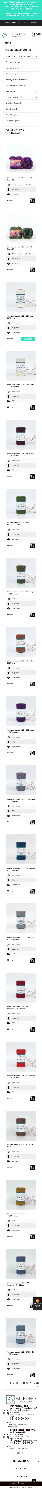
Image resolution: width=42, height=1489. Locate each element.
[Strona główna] (13, 35)
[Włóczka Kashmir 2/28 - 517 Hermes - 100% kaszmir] (21, 1056)
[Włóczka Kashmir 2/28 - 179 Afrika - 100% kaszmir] (21, 642)
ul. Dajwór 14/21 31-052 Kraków (17, 1449)
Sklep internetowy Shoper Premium (21, 1487)
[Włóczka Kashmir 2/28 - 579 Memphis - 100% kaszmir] (21, 503)
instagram (18, 1453)
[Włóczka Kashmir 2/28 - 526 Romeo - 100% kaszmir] (21, 849)
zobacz (29, 9)
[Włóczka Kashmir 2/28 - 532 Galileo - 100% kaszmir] (21, 918)
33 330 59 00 (30, 22)
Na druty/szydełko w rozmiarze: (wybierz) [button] (17, 82)
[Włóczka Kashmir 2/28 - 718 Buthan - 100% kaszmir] (21, 434)
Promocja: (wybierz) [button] (13, 121)
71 (30, 1383)
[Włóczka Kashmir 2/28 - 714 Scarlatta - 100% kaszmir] (21, 987)
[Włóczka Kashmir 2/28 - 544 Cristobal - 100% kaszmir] (21, 1264)
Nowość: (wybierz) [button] (12, 115)
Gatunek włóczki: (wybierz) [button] (15, 86)
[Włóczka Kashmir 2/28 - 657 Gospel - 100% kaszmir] (21, 780)
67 (17, 1383)
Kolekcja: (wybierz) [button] (12, 68)
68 (20, 1383)
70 (27, 1383)
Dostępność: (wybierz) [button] (14, 97)
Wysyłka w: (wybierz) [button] (13, 103)
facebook (22, 1453)
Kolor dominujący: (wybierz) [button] (15, 74)
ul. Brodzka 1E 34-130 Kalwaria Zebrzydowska (17, 1425)
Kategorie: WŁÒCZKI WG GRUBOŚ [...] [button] (19, 56)
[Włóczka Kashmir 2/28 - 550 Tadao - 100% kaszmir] (21, 1194)
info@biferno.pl (13, 22)
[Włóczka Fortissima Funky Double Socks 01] (21, 228)
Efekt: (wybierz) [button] (11, 91)
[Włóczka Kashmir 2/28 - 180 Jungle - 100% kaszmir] (21, 572)
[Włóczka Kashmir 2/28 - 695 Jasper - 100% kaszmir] (21, 711)
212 (37, 1383)
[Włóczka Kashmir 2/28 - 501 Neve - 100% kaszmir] (21, 297)
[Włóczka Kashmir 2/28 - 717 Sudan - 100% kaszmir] (21, 1125)
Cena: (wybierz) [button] (11, 109)
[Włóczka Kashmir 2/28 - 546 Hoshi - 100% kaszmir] (21, 1333)
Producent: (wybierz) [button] (13, 62)
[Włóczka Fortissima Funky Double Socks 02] (21, 158)
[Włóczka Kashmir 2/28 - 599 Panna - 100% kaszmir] (21, 365)
